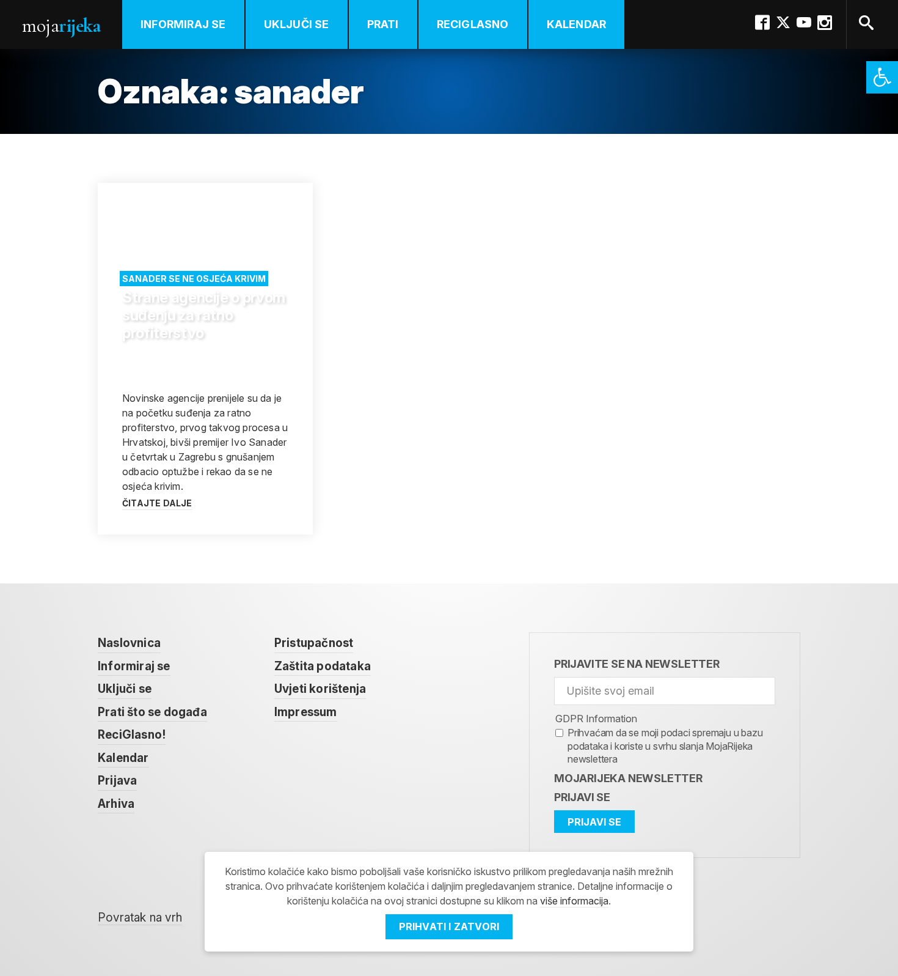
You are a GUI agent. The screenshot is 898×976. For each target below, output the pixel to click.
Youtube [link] (804, 22)
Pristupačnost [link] (314, 643)
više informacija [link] (574, 901)
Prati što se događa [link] (152, 712)
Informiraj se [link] (183, 24)
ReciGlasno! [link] (132, 735)
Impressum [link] (305, 712)
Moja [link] (61, 25)
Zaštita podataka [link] (322, 666)
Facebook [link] (762, 22)
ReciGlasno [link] (473, 24)
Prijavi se (582, 797)
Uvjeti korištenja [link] (320, 689)
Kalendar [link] (577, 24)
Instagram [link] (824, 22)
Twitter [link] (783, 22)
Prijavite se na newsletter (637, 663)
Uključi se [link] (296, 24)
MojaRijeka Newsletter (628, 778)
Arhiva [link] (116, 804)
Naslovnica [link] (129, 643)
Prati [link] (383, 24)
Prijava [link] (117, 781)
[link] (882, 77)
